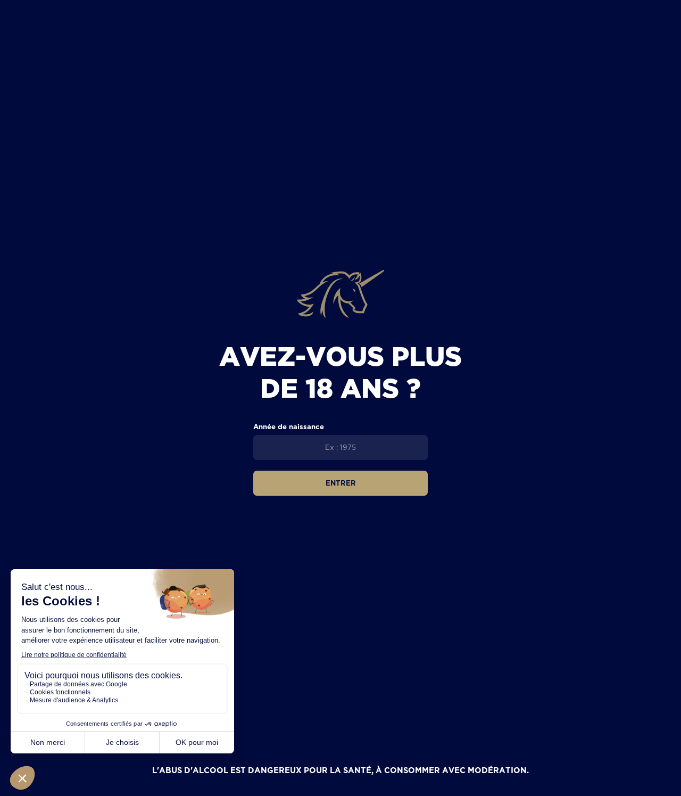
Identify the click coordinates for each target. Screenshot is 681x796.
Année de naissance (288, 426)
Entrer (341, 483)
